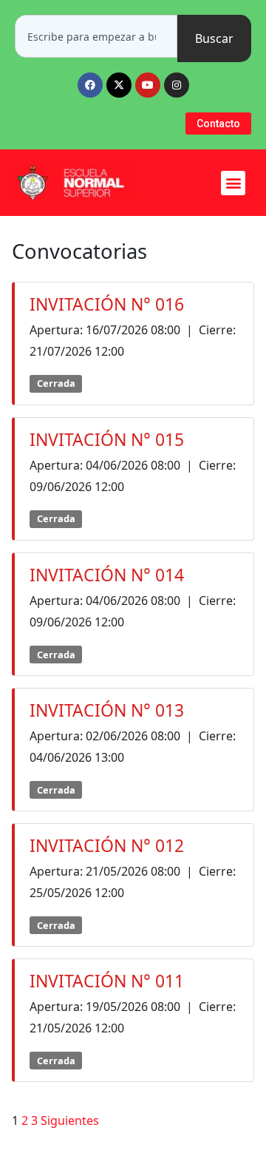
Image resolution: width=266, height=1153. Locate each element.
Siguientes (70, 1120)
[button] (233, 183)
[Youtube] (147, 85)
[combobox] (96, 36)
